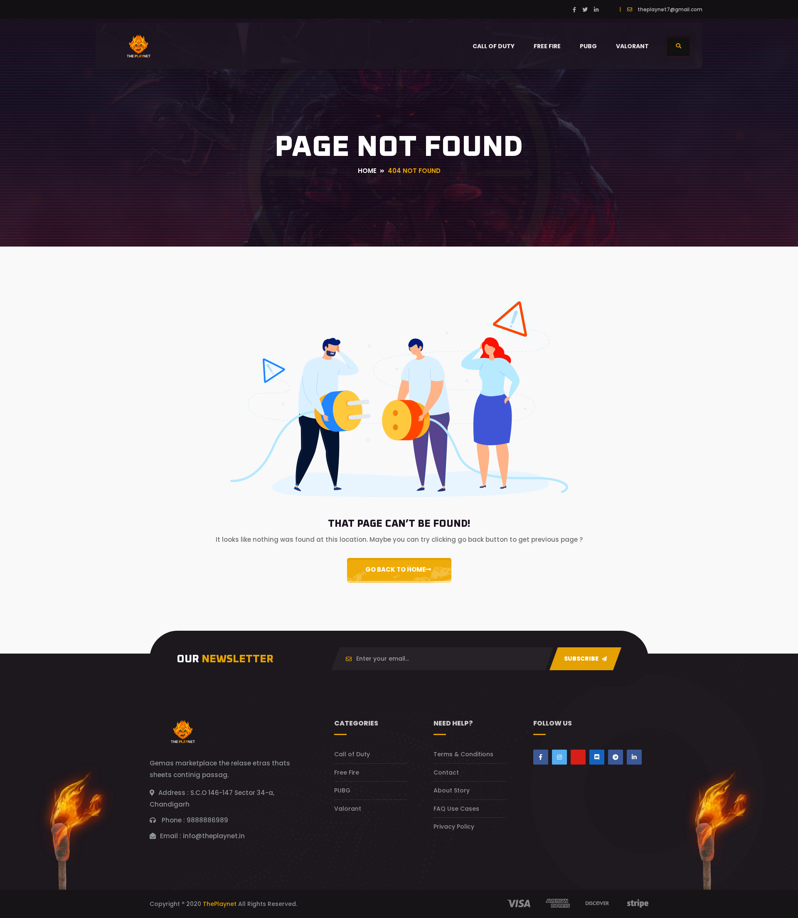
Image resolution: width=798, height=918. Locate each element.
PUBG (588, 46)
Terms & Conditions (463, 754)
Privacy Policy (453, 826)
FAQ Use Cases (456, 808)
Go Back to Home (395, 569)
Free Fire (547, 46)
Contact (446, 772)
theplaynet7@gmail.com (670, 9)
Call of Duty (494, 46)
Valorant (632, 46)
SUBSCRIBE (582, 658)
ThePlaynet (219, 904)
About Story (451, 790)
